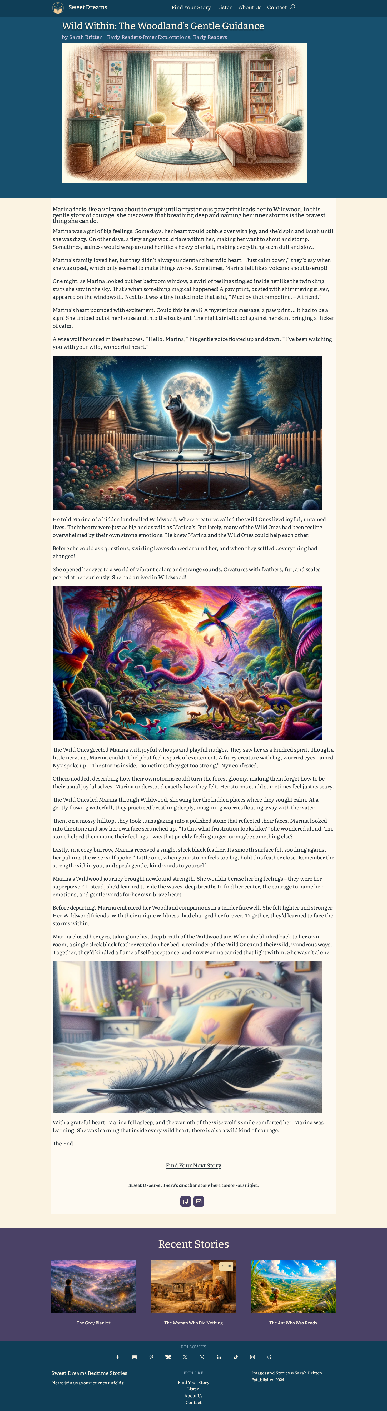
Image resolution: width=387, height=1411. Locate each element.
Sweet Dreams (87, 7)
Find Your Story (191, 8)
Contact (277, 8)
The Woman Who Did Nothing (193, 1322)
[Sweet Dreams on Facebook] (117, 1357)
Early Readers (210, 37)
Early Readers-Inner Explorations (148, 37)
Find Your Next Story (193, 1165)
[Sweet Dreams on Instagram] (252, 1357)
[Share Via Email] (199, 1201)
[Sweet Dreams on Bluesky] (168, 1357)
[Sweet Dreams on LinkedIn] (219, 1357)
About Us (250, 8)
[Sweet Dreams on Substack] (134, 1357)
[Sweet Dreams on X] (185, 1357)
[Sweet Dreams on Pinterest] (151, 1357)
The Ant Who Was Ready (293, 1322)
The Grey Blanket (94, 1322)
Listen (225, 8)
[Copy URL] (185, 1201)
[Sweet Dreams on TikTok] (235, 1357)
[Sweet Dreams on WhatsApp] (202, 1357)
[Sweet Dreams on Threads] (269, 1357)
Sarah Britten (86, 37)
